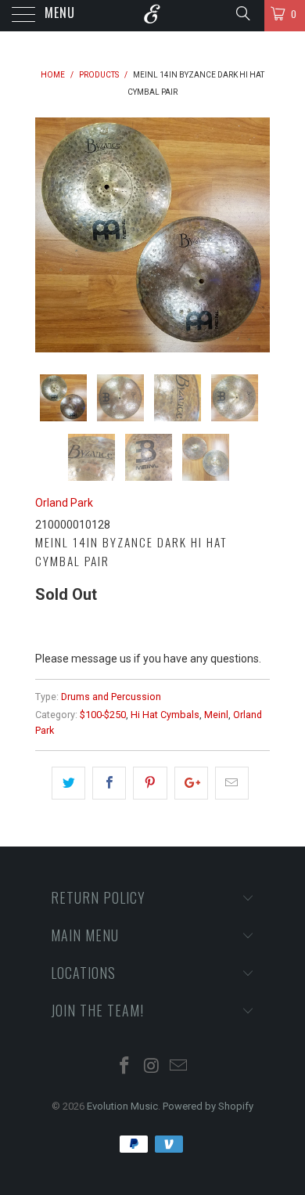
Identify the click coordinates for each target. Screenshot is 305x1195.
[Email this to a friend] (232, 783)
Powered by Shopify (208, 1106)
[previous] (50, 234)
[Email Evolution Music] (179, 1066)
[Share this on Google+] (191, 783)
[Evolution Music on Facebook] (124, 1066)
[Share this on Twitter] (68, 783)
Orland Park (64, 502)
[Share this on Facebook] (109, 783)
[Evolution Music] (153, 15)
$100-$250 (103, 714)
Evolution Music (122, 1106)
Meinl (216, 714)
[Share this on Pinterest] (150, 783)
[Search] (242, 13)
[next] (255, 234)
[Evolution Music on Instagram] (151, 1066)
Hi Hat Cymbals (165, 714)
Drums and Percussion (111, 696)
